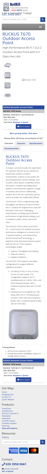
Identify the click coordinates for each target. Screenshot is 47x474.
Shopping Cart (7, 394)
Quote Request (8, 399)
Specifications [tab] (35, 143)
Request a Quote (20, 122)
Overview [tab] (9, 143)
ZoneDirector (7, 411)
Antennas (6, 426)
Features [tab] (21, 143)
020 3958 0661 (11, 14)
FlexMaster (6, 416)
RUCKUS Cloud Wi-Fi (10, 413)
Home (4, 392)
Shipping (5, 437)
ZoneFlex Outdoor (9, 423)
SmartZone (6, 408)
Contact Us (6, 397)
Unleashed (6, 418)
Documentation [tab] (12, 148)
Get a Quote (24, 126)
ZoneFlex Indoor (8, 421)
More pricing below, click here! (23, 133)
